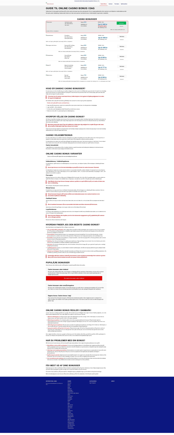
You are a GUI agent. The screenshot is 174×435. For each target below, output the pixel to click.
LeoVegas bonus (71, 423)
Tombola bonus (71, 428)
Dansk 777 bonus (71, 420)
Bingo (69, 387)
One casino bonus (71, 425)
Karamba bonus (71, 422)
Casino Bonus (70, 391)
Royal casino (70, 413)
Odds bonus (70, 406)
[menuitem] (103, 4)
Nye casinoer (70, 404)
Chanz (69, 394)
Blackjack (70, 388)
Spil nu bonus (70, 426)
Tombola (69, 418)
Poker (69, 409)
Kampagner (70, 399)
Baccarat (69, 383)
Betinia (69, 384)
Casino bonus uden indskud (73, 393)
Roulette (69, 412)
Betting (69, 385)
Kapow (69, 400)
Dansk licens (70, 396)
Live (68, 402)
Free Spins (70, 397)
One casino (70, 407)
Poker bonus (70, 410)
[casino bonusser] (50, 4)
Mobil (69, 403)
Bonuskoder (70, 390)
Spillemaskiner (70, 416)
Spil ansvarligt (85, 0)
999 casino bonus (71, 419)
